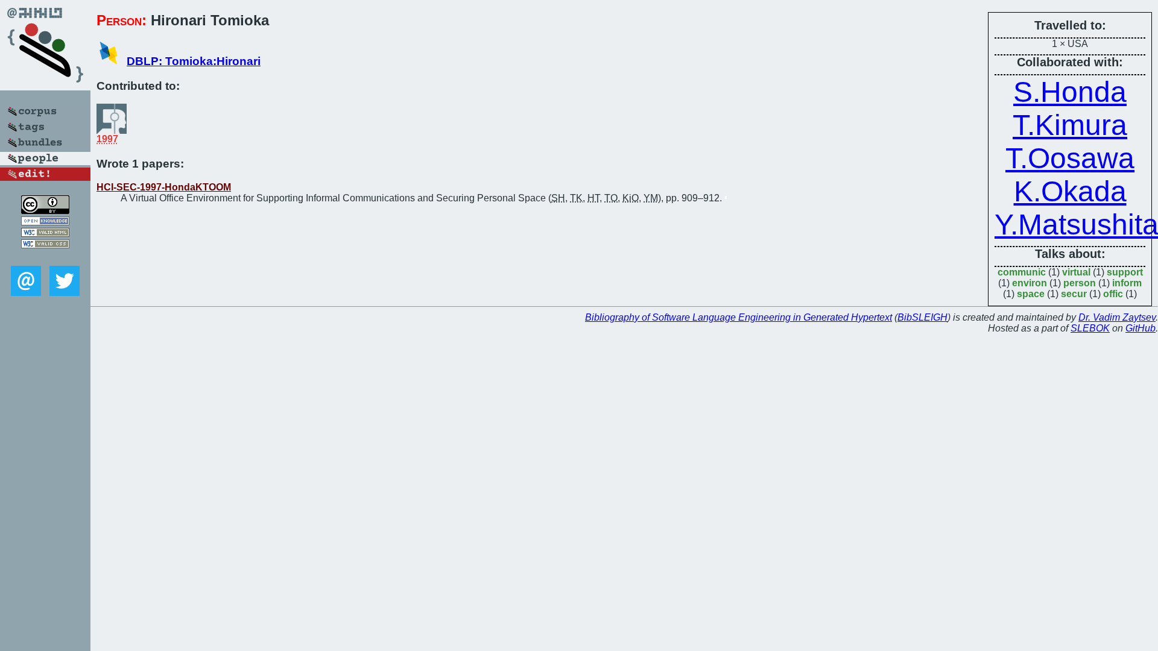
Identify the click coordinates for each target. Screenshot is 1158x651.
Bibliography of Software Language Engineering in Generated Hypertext (738, 317)
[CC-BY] (45, 211)
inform (1127, 283)
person (1079, 283)
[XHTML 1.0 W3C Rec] (45, 233)
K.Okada (1070, 191)
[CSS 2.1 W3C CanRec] (45, 257)
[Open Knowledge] (45, 222)
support (1125, 272)
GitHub (1140, 328)
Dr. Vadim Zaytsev (1117, 317)
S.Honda (1070, 92)
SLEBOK (1090, 328)
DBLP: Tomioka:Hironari (194, 61)
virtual (1076, 272)
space (1031, 294)
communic (1022, 272)
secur (1074, 294)
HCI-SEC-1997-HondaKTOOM (163, 187)
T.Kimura (1070, 125)
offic (1113, 294)
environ (1029, 283)
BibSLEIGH (922, 317)
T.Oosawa (1069, 158)
